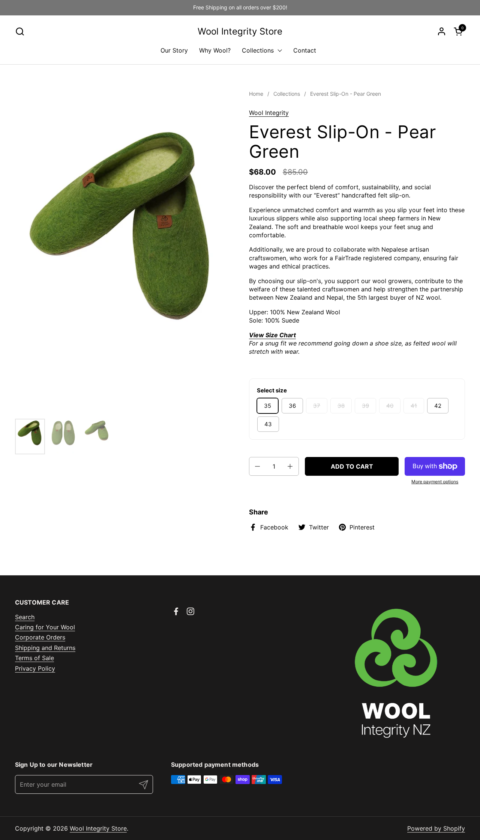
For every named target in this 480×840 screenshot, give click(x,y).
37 (316, 405)
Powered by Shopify (436, 828)
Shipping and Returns (45, 647)
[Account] (441, 31)
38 (341, 405)
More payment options (434, 481)
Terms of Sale (34, 658)
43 (268, 424)
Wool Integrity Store (240, 31)
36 (292, 405)
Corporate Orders (40, 637)
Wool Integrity (269, 112)
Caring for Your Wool (45, 627)
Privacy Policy (35, 668)
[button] (19, 31)
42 (437, 405)
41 (414, 405)
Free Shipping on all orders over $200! (240, 7)
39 (365, 405)
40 (389, 405)
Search (24, 617)
